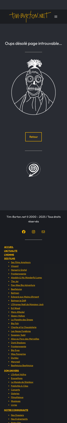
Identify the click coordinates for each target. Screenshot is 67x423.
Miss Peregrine (18, 354)
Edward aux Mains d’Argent (25, 296)
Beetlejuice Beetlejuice (22, 365)
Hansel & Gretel (19, 269)
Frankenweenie (18, 273)
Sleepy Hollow (18, 315)
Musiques (15, 401)
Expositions (17, 378)
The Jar (15, 281)
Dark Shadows (18, 342)
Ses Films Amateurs (21, 262)
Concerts (15, 389)
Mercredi (15, 361)
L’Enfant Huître (18, 374)
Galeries (15, 393)
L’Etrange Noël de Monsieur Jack (27, 304)
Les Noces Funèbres (21, 331)
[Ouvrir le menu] (56, 17)
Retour (33, 136)
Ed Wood (15, 308)
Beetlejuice (16, 289)
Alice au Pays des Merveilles (25, 338)
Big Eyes (15, 350)
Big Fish (15, 323)
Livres (14, 404)
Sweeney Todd (18, 335)
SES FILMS (9, 258)
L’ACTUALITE (10, 250)
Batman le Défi (18, 300)
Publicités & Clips (19, 385)
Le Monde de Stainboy (22, 382)
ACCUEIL (8, 247)
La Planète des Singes (22, 319)
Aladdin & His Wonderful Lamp (26, 277)
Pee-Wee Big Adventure (23, 285)
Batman (15, 292)
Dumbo (14, 357)
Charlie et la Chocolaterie (23, 327)
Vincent (15, 266)
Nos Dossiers (17, 415)
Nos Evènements (19, 418)
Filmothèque (17, 397)
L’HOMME (9, 254)
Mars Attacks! (18, 311)
